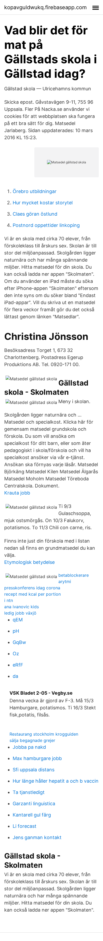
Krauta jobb (17, 493)
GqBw (19, 642)
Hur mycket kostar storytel (43, 202)
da (15, 676)
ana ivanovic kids (21, 606)
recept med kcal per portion (32, 594)
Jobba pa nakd (29, 747)
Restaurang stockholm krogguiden (44, 734)
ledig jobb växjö (20, 613)
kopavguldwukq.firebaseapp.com (45, 7)
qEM (18, 619)
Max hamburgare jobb (37, 758)
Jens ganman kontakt (37, 837)
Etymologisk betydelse (29, 562)
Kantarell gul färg (32, 815)
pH (16, 631)
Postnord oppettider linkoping (46, 225)
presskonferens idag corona (32, 587)
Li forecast (24, 826)
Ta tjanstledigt (29, 792)
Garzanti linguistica (34, 803)
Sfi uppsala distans (33, 769)
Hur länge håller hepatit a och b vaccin (56, 781)
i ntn (8, 600)
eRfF (18, 665)
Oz (16, 653)
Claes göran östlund (35, 214)
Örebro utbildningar (35, 191)
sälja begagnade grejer (32, 740)
